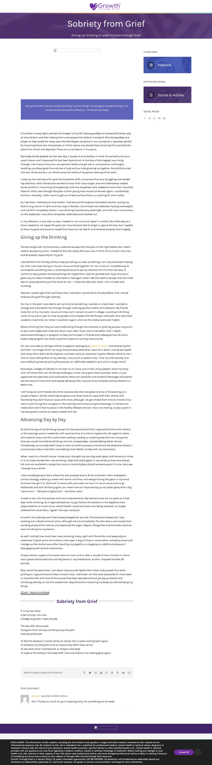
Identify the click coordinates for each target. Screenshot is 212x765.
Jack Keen (35, 696)
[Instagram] (154, 118)
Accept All (184, 752)
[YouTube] (159, 118)
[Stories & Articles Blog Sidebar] (167, 87)
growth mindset (99, 345)
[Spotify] (164, 118)
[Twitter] (149, 118)
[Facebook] (145, 118)
